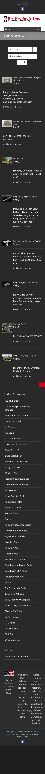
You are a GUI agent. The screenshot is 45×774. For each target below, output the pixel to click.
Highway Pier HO (20, 324)
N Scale (9, 582)
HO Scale (9, 433)
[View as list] (24, 62)
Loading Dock (12, 542)
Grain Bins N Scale (14, 594)
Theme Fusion (22, 737)
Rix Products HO (13, 438)
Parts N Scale (12, 617)
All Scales (10, 427)
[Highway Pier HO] (7, 328)
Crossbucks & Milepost (16, 444)
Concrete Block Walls (16, 530)
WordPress (34, 734)
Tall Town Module (14, 576)
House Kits (10, 490)
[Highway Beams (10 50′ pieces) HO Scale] (7, 123)
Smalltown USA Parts (16, 571)
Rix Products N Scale (15, 588)
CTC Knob (10, 622)
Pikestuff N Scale (13, 611)
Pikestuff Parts (12, 548)
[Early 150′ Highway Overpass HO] (7, 357)
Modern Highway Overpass (19, 605)
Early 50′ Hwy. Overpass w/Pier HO (27, 241)
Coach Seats (11, 553)
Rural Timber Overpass (16, 484)
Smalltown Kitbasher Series (19, 565)
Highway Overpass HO (16, 461)
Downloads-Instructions (17, 656)
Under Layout (12, 628)
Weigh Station (12, 401)
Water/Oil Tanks (13, 507)
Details (19, 107)
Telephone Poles (13, 502)
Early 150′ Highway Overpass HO (26, 356)
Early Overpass (12, 467)
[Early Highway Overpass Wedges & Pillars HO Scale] (7, 80)
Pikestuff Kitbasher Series (18, 525)
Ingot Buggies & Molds (16, 496)
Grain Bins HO (12, 450)
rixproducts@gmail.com (22, 4)
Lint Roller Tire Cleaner (17, 415)
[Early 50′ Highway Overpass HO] (7, 284)
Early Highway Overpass (17, 599)
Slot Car (9, 634)
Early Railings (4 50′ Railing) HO (25, 197)
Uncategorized (12, 640)
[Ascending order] (35, 49)
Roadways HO (18, 158)
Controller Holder (14, 421)
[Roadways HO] (7, 160)
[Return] (42, 384)
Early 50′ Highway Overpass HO (25, 283)
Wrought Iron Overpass (17, 479)
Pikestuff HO (11, 513)
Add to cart (8, 107)
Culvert (8, 519)
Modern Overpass (14, 473)
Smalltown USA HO (15, 559)
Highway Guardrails (15, 536)
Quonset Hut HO (13, 456)
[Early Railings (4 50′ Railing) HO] (7, 198)
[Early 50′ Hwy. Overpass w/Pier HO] (7, 243)
